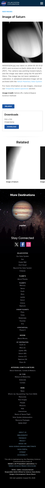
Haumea (22, 321)
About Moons (22, 338)
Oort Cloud (22, 265)
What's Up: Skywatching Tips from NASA (22, 394)
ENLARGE (8, 106)
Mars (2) (22, 348)
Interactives (22, 411)
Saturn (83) (22, 353)
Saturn (22, 300)
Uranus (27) (22, 356)
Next (40, 213)
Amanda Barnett (27, 470)
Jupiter (22, 226)
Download (11, 127)
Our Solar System (22, 256)
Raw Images (7, 11)
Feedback (22, 438)
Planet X (22, 330)
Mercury (22, 285)
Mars (22, 294)
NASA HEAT (22, 423)
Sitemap (22, 452)
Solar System (22, 253)
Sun (22, 259)
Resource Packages (22, 420)
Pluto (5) (22, 362)
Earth (22, 291)
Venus (22, 288)
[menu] (41, 3)
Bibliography (22, 435)
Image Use (22, 443)
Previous (5, 213)
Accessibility (22, 455)
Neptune (22, 306)
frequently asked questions (17, 89)
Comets (22, 383)
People (22, 403)
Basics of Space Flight (22, 414)
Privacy (22, 441)
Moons (22, 335)
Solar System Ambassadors (22, 417)
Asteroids (22, 380)
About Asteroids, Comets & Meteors (22, 370)
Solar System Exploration (12, 3)
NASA (3, 3)
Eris (22, 324)
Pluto (22, 312)
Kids (22, 408)
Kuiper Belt (22, 262)
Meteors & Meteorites (22, 377)
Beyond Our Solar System (22, 268)
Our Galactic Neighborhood (12, 8)
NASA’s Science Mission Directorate (22, 466)
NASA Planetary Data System (29, 81)
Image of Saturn (12, 182)
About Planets (22, 279)
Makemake (22, 318)
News (22, 391)
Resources (22, 397)
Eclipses (22, 271)
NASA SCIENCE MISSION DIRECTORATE (22, 446)
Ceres (23, 315)
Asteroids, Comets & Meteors (22, 367)
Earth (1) (22, 345)
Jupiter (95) (22, 350)
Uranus (22, 303)
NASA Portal (22, 449)
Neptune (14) (22, 359)
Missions (22, 405)
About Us (22, 432)
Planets (22, 276)
